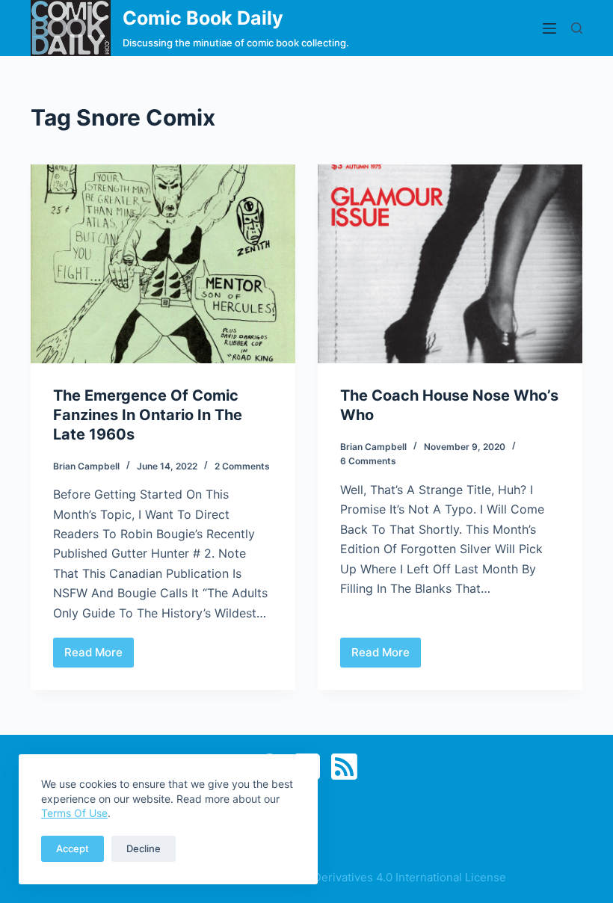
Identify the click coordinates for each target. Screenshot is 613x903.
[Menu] (549, 28)
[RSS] (344, 766)
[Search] (576, 28)
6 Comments (368, 460)
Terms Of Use (74, 813)
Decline (143, 848)
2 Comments (242, 466)
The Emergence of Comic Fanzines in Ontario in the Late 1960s (147, 414)
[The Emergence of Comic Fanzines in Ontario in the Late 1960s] (163, 263)
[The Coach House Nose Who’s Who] (450, 263)
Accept (72, 848)
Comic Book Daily (203, 18)
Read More (99, 656)
